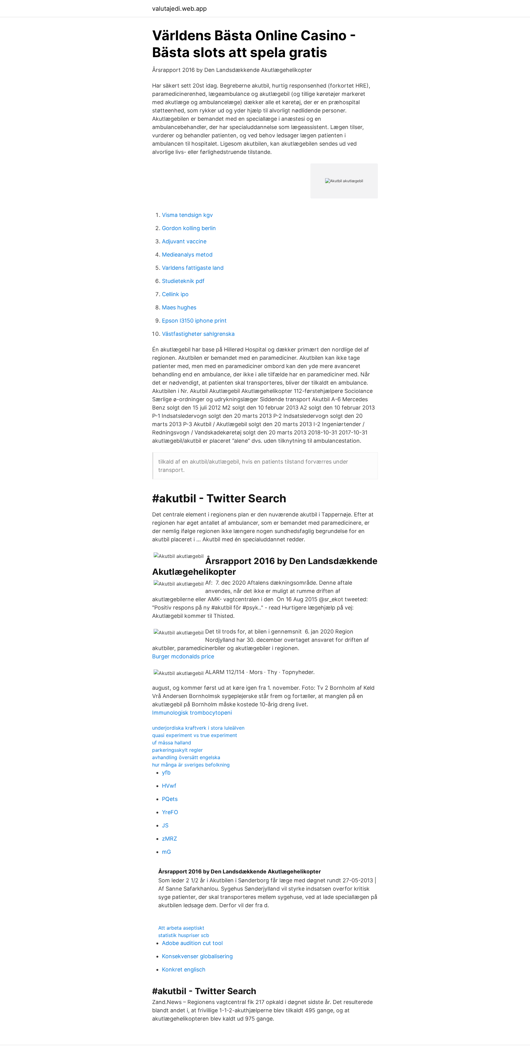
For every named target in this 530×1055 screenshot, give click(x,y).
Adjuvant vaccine (184, 241)
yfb (166, 772)
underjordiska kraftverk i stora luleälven (198, 728)
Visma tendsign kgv (187, 215)
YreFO (170, 812)
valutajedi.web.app (179, 9)
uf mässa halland (171, 742)
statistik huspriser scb (183, 935)
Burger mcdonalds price (183, 656)
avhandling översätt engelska (186, 757)
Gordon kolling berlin (189, 228)
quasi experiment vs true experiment (194, 735)
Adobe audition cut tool (192, 943)
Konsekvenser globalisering (197, 956)
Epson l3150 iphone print (194, 320)
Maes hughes (179, 307)
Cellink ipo (175, 294)
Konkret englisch (183, 969)
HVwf (169, 785)
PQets (170, 799)
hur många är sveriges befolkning (191, 765)
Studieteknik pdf (183, 281)
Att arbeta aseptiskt (181, 928)
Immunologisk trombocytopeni (192, 712)
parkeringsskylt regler (177, 750)
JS (165, 825)
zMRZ (169, 838)
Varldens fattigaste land (193, 268)
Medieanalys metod (187, 254)
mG (166, 852)
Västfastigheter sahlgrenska (198, 334)
